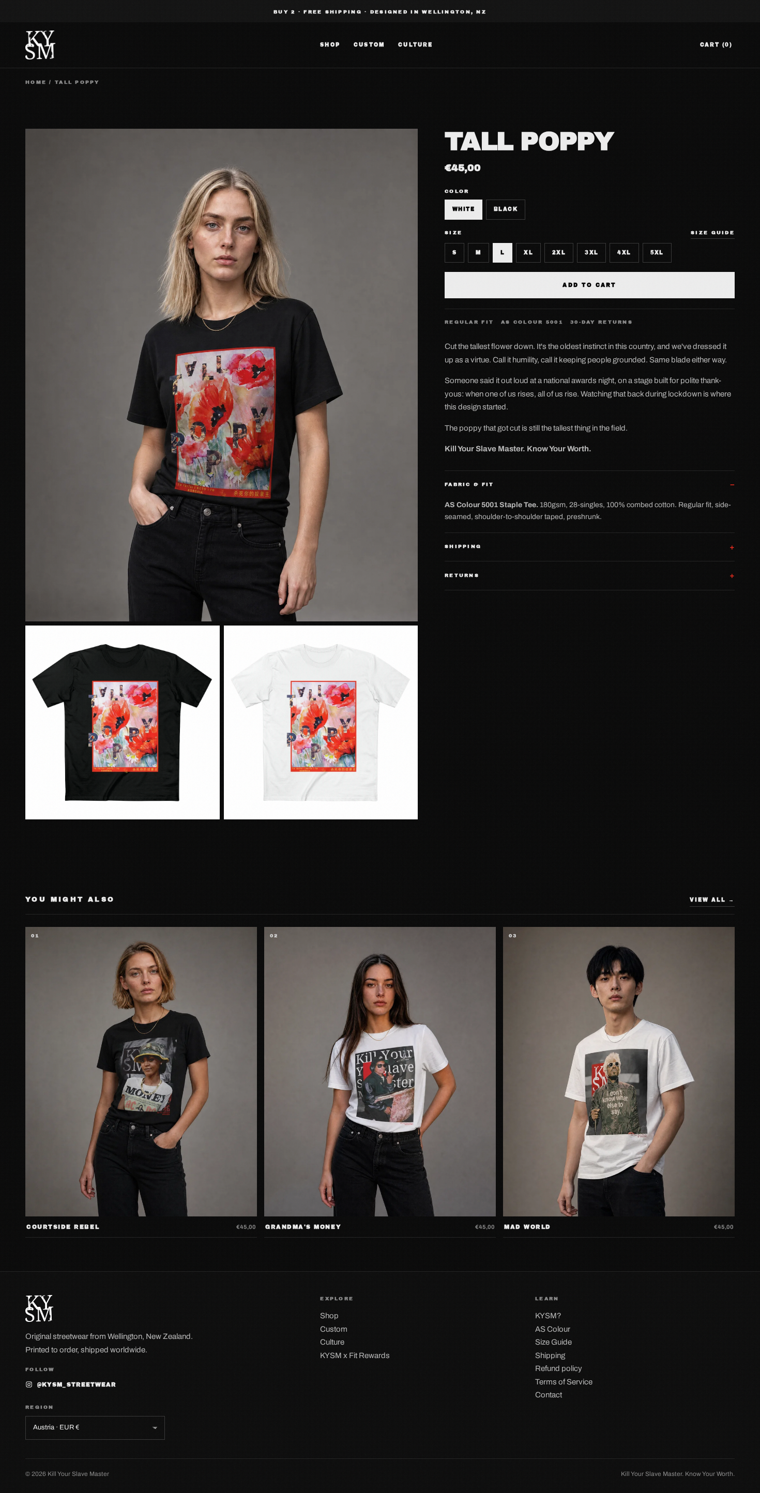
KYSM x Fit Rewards (355, 1355)
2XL (559, 252)
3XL (591, 252)
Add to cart (589, 285)
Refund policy (558, 1368)
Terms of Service (563, 1382)
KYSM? (548, 1316)
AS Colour (552, 1329)
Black (506, 209)
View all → (712, 900)
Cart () (716, 45)
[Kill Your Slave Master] (40, 45)
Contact (548, 1395)
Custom (369, 45)
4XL (624, 252)
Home (36, 82)
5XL (657, 252)
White (463, 209)
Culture (415, 45)
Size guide (713, 232)
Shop (330, 45)
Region (39, 1407)
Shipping (550, 1355)
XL (528, 252)
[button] (221, 375)
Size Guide (553, 1342)
